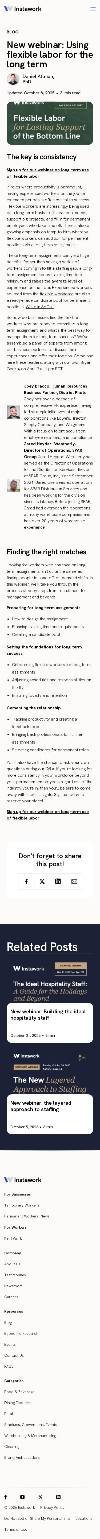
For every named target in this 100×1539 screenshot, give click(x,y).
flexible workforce (57, 294)
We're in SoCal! (40, 307)
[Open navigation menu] (93, 9)
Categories (13, 1380)
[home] (23, 9)
